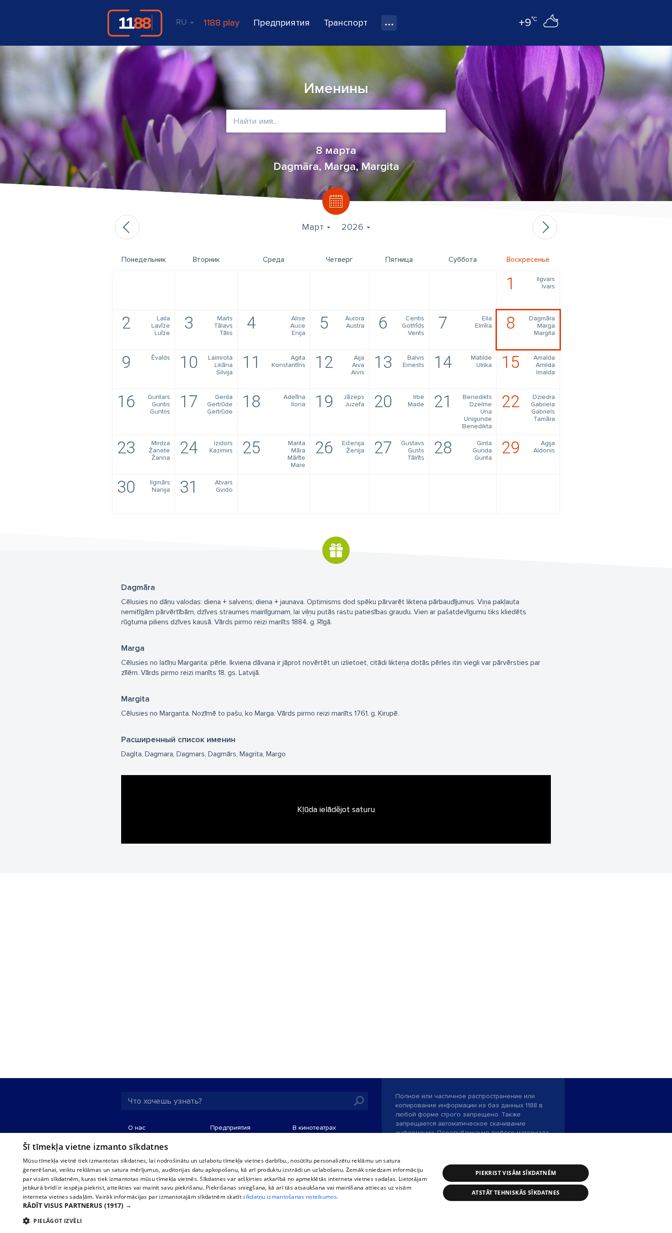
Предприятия (281, 22)
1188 (134, 23)
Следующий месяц (545, 227)
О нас (136, 1128)
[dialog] (336, 1183)
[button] (225, 1205)
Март (314, 227)
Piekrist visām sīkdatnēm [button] (515, 1173)
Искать (359, 1101)
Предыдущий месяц (127, 227)
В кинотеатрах (314, 1128)
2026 (353, 227)
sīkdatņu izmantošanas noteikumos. (290, 1197)
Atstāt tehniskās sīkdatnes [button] (516, 1192)
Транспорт (346, 22)
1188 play (221, 22)
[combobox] (336, 121)
